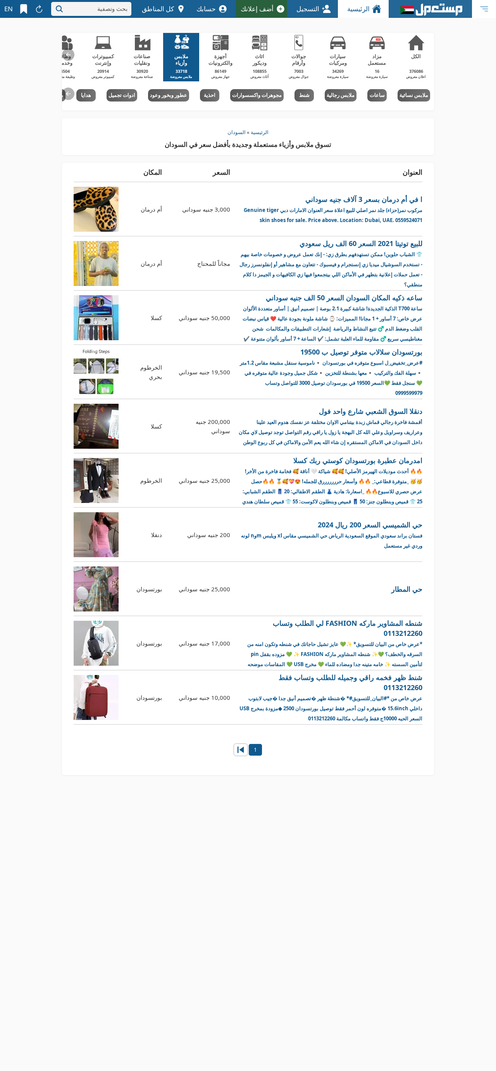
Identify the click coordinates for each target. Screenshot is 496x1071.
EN (8, 8)
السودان (236, 132)
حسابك (206, 8)
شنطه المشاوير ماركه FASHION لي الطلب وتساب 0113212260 (333, 643)
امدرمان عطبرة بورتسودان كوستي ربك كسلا (332, 481)
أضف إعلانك (257, 8)
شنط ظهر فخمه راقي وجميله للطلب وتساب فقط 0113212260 (330, 697)
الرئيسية (358, 8)
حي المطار (406, 589)
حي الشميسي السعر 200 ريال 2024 (331, 534)
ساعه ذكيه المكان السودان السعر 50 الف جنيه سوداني (332, 318)
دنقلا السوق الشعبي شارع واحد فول (330, 426)
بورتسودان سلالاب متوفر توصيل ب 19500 (331, 371)
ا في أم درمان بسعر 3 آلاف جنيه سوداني (333, 209)
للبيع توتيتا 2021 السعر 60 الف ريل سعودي (330, 263)
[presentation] (68, 54)
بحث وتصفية (112, 8)
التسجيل (307, 8)
